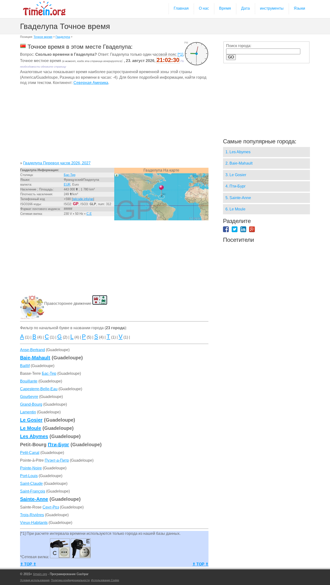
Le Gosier (31, 420)
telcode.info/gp (83, 199)
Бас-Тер (69, 175)
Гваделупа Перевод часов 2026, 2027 (57, 163)
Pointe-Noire (31, 468)
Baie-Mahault (35, 357)
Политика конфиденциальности (70, 580)
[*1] (180, 54)
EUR (67, 184)
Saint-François (32, 491)
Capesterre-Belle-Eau (38, 389)
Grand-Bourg (31, 404)
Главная (181, 8)
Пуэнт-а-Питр (57, 460)
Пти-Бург (58, 444)
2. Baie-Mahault (238, 163)
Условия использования (35, 580)
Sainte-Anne (34, 499)
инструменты (272, 8)
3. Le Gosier (235, 175)
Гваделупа (63, 37)
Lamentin (28, 412)
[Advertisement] (114, 125)
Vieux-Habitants (34, 523)
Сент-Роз (51, 507)
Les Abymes (34, 436)
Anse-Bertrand (32, 350)
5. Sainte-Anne (238, 198)
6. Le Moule (235, 209)
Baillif (25, 366)
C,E (89, 214)
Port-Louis (29, 476)
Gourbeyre (29, 397)
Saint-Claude (31, 483)
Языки (299, 8)
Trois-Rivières (32, 515)
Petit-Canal (29, 453)
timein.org (40, 574)
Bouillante (28, 381)
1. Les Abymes (238, 152)
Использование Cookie (105, 580)
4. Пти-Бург (235, 186)
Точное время (43, 37)
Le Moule (30, 428)
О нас (204, 8)
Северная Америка (90, 83)
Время (225, 8)
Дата (245, 8)
